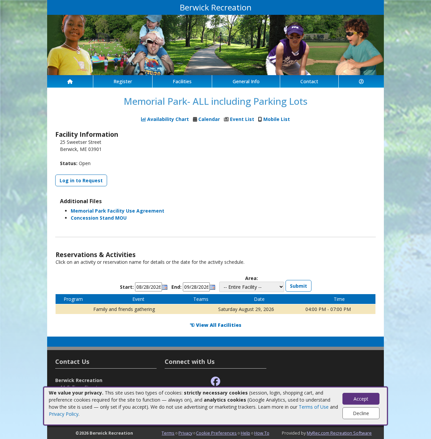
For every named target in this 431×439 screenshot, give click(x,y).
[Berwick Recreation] (215, 44)
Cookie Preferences (216, 433)
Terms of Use (314, 407)
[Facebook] (215, 381)
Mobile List (276, 119)
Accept (361, 399)
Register (122, 81)
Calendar (209, 119)
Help (245, 433)
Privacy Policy (63, 414)
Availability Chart (167, 119)
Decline (361, 413)
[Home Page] (70, 81)
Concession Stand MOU (99, 218)
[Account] (361, 81)
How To (261, 433)
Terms (168, 433)
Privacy (185, 433)
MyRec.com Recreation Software (339, 433)
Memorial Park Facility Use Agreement (117, 211)
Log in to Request (81, 180)
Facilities (182, 81)
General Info (246, 81)
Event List (242, 119)
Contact (309, 81)
